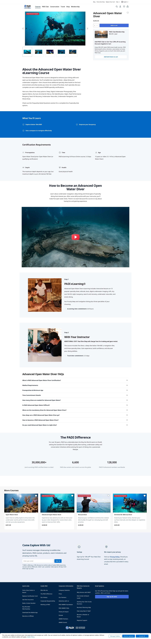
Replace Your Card (110, 2)
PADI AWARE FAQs (64, 608)
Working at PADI (45, 604)
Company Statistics (64, 590)
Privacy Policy (115, 557)
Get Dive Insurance (28, 599)
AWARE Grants (63, 622)
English (124, 2)
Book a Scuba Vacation (28, 603)
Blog (94, 2)
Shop (68, 7)
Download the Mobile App (30, 612)
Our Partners (62, 597)
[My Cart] (128, 6)
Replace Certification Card (30, 596)
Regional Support (82, 620)
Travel (63, 7)
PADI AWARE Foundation (66, 604)
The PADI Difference (46, 594)
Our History (44, 597)
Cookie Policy (30, 637)
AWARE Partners (63, 619)
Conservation (54, 7)
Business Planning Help (84, 607)
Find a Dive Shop (101, 2)
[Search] (117, 6)
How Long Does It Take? (84, 611)
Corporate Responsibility (48, 601)
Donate (61, 615)
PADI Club (45, 7)
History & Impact (64, 612)
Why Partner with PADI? (84, 592)
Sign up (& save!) (112, 596)
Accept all (142, 636)
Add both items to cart (111, 57)
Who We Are (44, 590)
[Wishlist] (124, 6)
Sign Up (58, 561)
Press (60, 594)
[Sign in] (120, 6)
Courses (38, 7)
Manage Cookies (115, 636)
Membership (75, 7)
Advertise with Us (64, 601)
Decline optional (128, 636)
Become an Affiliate (28, 616)
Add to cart (114, 25)
